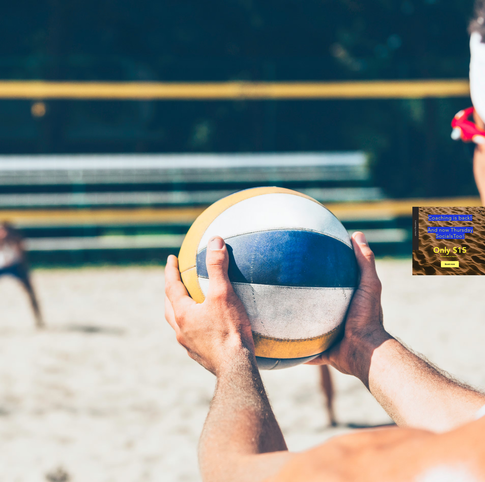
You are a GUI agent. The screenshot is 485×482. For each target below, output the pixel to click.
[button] (480, 212)
